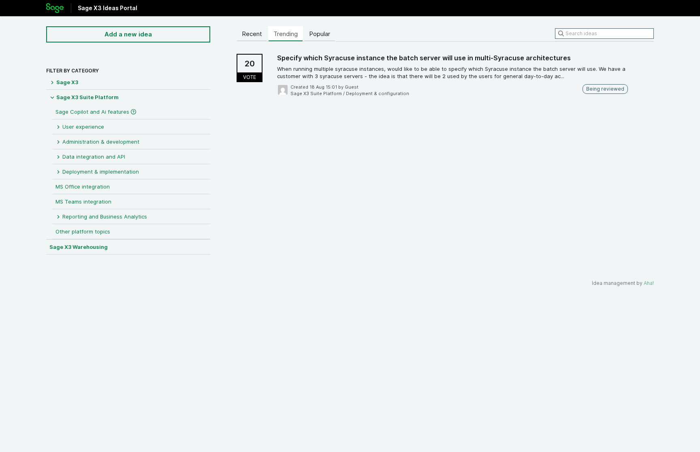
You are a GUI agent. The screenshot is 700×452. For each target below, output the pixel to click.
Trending (285, 34)
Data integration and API (93, 156)
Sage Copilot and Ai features (93, 111)
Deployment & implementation (100, 171)
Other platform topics (82, 231)
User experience (82, 126)
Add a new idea (128, 34)
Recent (252, 34)
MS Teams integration (83, 201)
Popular (319, 34)
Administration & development (100, 141)
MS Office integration (82, 186)
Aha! (649, 283)
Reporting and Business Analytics (104, 216)
